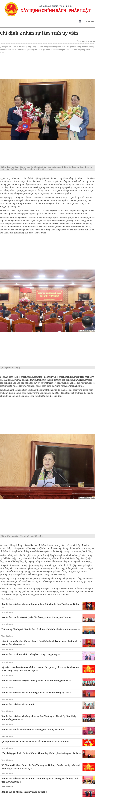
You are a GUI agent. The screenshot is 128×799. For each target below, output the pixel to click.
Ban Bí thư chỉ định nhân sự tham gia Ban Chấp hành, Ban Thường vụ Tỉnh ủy (41, 604)
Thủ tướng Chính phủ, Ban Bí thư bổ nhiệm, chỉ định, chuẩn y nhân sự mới (40, 629)
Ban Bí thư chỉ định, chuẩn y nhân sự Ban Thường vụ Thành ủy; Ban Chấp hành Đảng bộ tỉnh (39, 718)
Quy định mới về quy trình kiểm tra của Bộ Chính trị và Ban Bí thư (35, 741)
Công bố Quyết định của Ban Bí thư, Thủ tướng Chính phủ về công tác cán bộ (40, 753)
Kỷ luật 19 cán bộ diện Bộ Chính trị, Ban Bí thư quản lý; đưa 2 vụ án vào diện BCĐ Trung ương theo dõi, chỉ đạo (40, 669)
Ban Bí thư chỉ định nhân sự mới (18, 704)
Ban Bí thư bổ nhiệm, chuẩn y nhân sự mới (23, 791)
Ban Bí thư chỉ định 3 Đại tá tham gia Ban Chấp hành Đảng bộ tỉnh (35, 680)
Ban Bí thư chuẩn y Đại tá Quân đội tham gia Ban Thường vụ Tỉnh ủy (36, 617)
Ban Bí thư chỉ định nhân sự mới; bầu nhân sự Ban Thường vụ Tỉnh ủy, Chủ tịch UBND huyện (40, 780)
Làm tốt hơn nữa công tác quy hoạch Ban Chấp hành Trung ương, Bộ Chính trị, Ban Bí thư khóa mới (41, 643)
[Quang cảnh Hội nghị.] (47, 300)
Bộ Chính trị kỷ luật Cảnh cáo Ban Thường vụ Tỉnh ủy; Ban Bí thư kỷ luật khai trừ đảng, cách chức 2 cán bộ (41, 767)
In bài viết (90, 22)
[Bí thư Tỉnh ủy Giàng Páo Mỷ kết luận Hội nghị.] (47, 466)
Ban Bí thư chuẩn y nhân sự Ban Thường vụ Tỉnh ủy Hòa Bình (33, 729)
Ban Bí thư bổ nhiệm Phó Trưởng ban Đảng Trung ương (30, 654)
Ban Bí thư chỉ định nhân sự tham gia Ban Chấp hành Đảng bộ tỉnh (35, 692)
